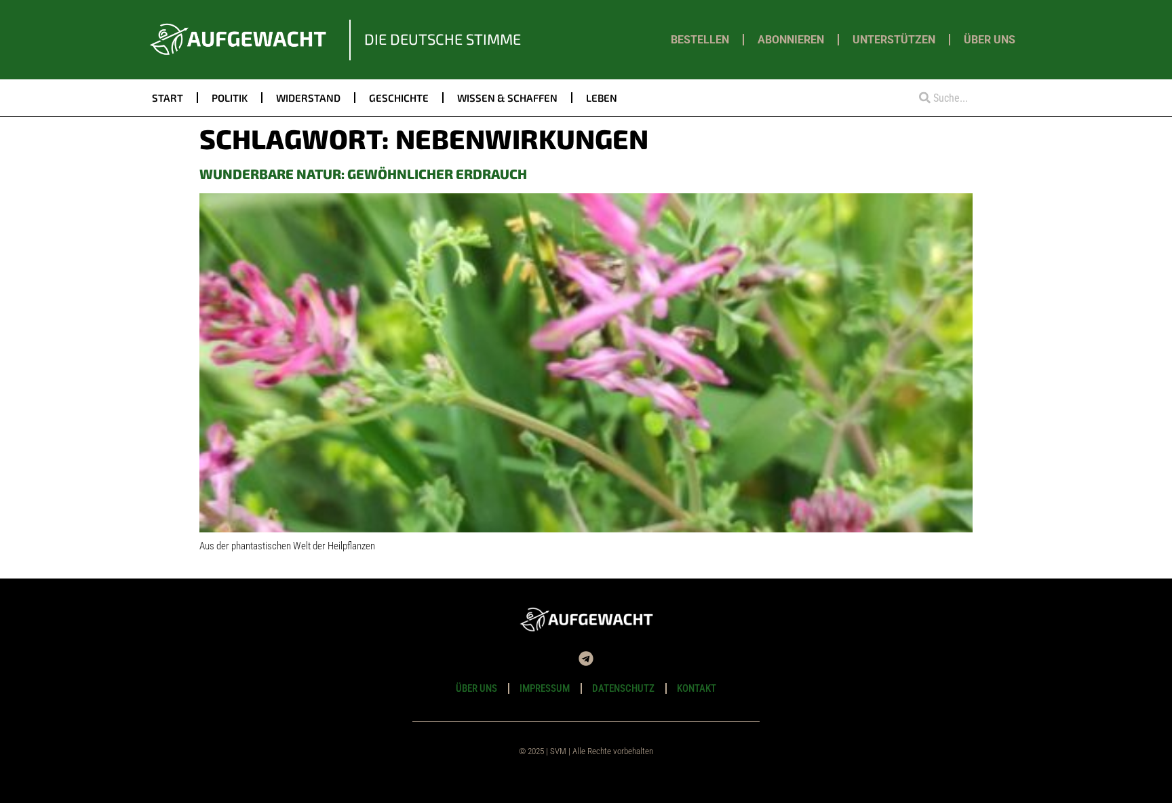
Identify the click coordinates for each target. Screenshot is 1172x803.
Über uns (989, 39)
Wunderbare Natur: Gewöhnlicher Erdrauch (363, 173)
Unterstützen (894, 39)
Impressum (545, 688)
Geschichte (399, 98)
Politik (230, 98)
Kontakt (696, 688)
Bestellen (700, 39)
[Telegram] (586, 658)
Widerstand (308, 98)
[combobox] (963, 98)
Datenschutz (623, 688)
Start (167, 98)
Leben (601, 98)
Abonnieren (791, 39)
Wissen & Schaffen (507, 98)
